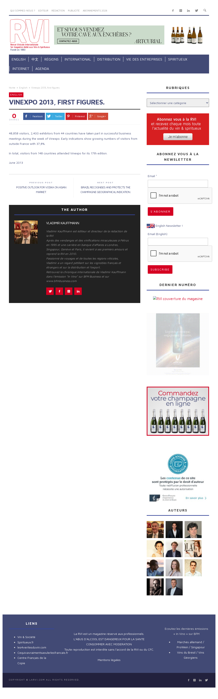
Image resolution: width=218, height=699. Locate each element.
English (23, 87)
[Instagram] (181, 10)
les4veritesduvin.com (31, 647)
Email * (152, 176)
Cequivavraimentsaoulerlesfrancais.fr (42, 652)
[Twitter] (196, 10)
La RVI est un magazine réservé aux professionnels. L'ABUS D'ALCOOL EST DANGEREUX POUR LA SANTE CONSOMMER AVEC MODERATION (109, 639)
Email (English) (157, 234)
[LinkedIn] (188, 10)
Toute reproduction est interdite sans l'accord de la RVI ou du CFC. (109, 649)
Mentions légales (109, 660)
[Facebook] (173, 10)
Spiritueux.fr (25, 642)
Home (12, 87)
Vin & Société (26, 637)
